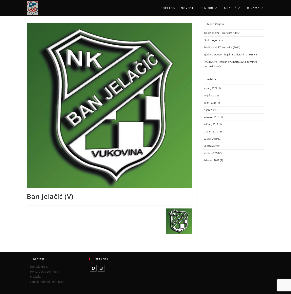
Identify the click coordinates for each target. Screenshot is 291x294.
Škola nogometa (213, 40)
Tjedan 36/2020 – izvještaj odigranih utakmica (230, 54)
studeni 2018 (211, 153)
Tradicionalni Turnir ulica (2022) (222, 33)
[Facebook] (93, 268)
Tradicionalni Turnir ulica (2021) (222, 47)
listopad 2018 (211, 160)
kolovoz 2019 (211, 117)
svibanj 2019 (211, 124)
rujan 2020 (210, 110)
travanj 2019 (211, 131)
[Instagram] (101, 268)
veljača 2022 (211, 95)
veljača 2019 (211, 145)
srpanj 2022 (210, 88)
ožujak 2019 (211, 138)
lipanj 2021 (210, 102)
